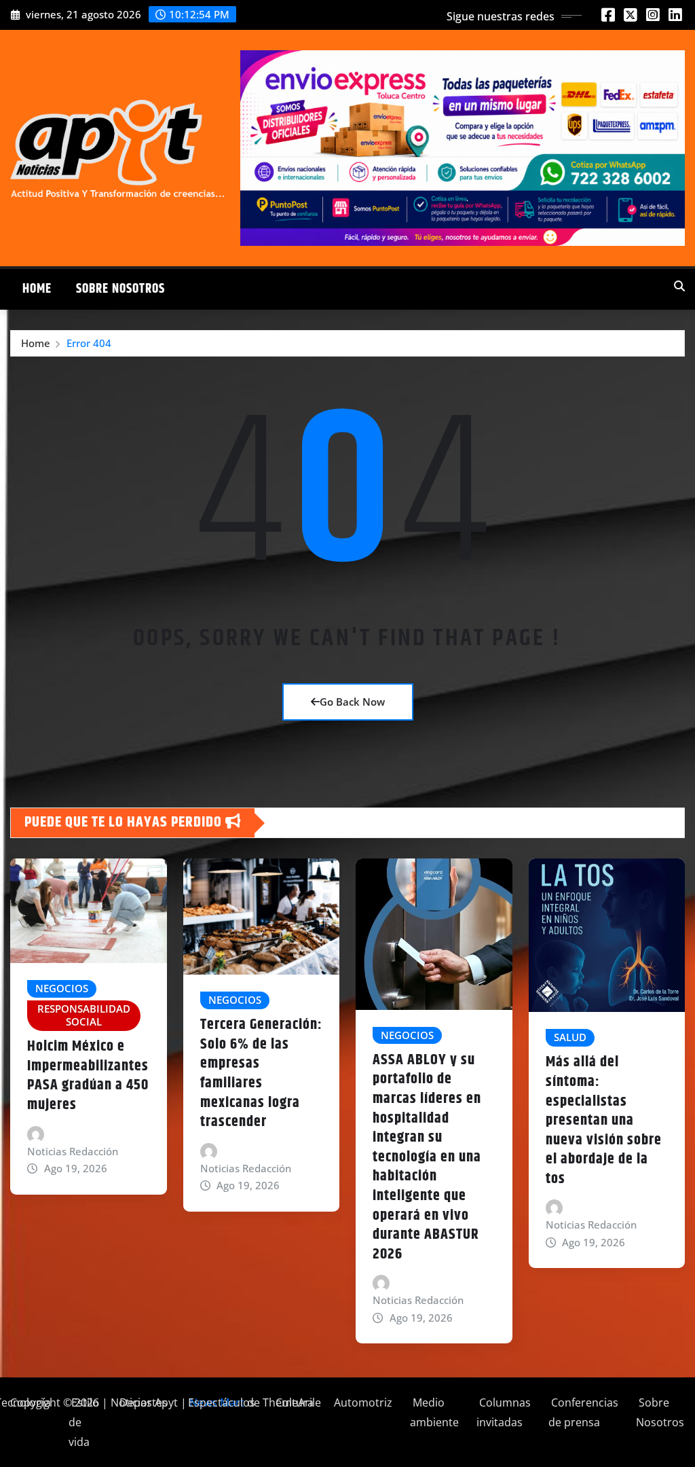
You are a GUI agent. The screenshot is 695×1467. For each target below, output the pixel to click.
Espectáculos (220, 1402)
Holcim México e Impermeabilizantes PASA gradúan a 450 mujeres (88, 1076)
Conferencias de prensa (583, 1412)
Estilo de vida (84, 1422)
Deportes (142, 1402)
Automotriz (361, 1402)
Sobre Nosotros (120, 289)
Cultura (293, 1402)
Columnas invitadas (503, 1412)
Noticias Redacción (72, 1151)
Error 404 (89, 343)
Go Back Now (352, 701)
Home (37, 289)
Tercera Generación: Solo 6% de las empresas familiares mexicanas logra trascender (261, 1073)
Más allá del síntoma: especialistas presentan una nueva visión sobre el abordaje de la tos (604, 1121)
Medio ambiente (434, 1412)
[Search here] (679, 285)
